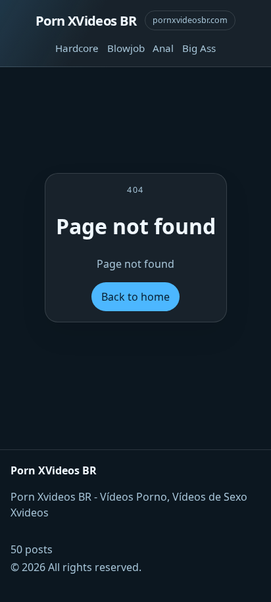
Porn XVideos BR (86, 20)
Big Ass (199, 48)
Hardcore (77, 48)
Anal (163, 48)
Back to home (135, 296)
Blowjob (126, 48)
